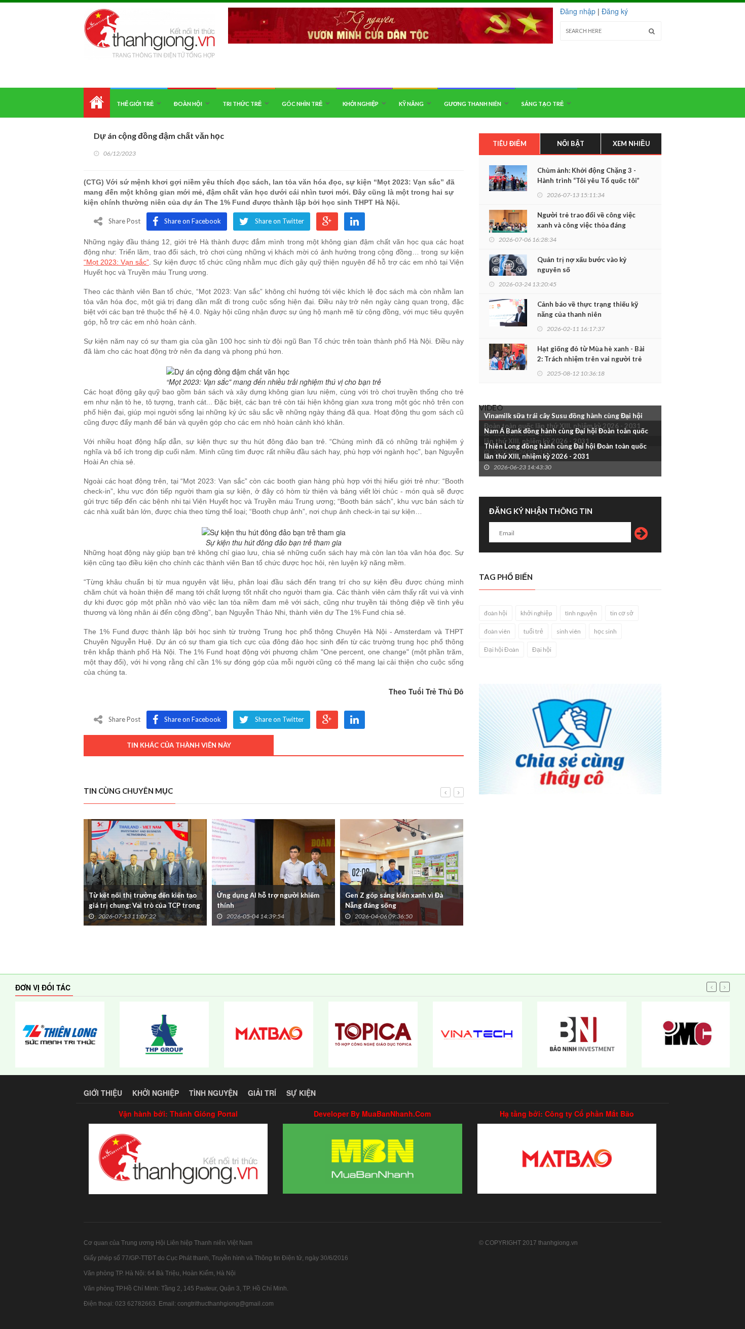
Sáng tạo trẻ (543, 103)
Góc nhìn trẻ (302, 103)
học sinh (605, 631)
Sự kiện (301, 1093)
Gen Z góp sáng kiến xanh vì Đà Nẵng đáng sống (394, 900)
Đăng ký (615, 11)
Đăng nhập (577, 11)
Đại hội (541, 649)
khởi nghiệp (536, 613)
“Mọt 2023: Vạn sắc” (116, 262)
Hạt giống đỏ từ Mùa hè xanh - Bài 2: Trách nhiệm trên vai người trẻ (591, 354)
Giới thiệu (103, 1093)
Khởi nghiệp (361, 103)
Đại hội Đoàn (501, 649)
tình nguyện (581, 613)
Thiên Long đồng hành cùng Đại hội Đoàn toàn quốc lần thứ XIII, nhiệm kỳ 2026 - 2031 (565, 451)
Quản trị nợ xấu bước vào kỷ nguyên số (581, 264)
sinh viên (568, 631)
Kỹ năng (411, 103)
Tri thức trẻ (242, 103)
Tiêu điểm (510, 143)
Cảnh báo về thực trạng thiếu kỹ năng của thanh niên (587, 309)
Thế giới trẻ (135, 103)
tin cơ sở (622, 613)
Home (97, 103)
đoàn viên (497, 631)
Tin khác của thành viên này (179, 745)
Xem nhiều (631, 143)
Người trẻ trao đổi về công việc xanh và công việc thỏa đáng (586, 220)
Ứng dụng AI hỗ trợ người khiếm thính (268, 900)
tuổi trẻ (533, 631)
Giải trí (262, 1093)
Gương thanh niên (472, 103)
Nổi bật (570, 143)
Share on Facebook (192, 221)
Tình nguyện (213, 1093)
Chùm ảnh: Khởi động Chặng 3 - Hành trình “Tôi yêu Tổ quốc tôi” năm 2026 (588, 180)
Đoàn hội (188, 103)
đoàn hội (495, 613)
